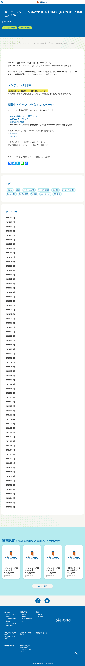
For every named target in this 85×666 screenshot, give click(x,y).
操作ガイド (23, 612)
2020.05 (9, 494)
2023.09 (9, 323)
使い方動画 (40, 616)
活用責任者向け (9, 645)
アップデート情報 (43, 190)
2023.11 (9, 314)
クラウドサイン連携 (68, 190)
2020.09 (9, 481)
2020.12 (9, 467)
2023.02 (9, 354)
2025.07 (9, 226)
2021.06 (9, 441)
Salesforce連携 (23, 194)
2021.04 (9, 450)
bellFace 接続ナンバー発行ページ (23, 116)
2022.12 (9, 362)
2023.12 (9, 310)
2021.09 (9, 428)
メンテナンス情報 (29, 190)
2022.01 (9, 410)
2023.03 (9, 349)
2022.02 (9, 406)
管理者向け (57, 194)
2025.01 (9, 253)
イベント (13, 136)
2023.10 (9, 318)
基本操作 (24, 616)
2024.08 (9, 275)
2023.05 (9, 340)
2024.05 (9, 288)
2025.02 (9, 248)
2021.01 (9, 463)
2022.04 (9, 397)
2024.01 (9, 305)
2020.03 (9, 502)
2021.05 (9, 445)
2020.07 (9, 485)
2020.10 (9, 476)
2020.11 (9, 472)
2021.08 (9, 432)
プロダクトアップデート (16, 43)
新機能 (18, 190)
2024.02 (9, 301)
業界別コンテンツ (41, 633)
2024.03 (9, 297)
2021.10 (9, 424)
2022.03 (9, 402)
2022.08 (9, 380)
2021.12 (9, 415)
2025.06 (9, 231)
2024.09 (9, 270)
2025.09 (9, 218)
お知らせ (9, 190)
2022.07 (9, 384)
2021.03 (9, 454)
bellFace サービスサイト (20, 119)
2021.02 (9, 459)
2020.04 (9, 498)
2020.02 (9, 507)
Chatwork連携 (11, 194)
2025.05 (9, 235)
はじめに (7, 612)
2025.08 (9, 222)
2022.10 (9, 371)
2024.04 (9, 292)
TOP (4, 43)
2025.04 (9, 240)
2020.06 (9, 489)
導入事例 (13, 133)
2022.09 (9, 375)
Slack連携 (55, 190)
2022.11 (9, 367)
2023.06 (9, 336)
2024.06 (9, 283)
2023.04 (9, 345)
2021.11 (9, 419)
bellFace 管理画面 (17, 122)
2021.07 (9, 437)
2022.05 (9, 393)
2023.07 (9, 332)
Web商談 (34, 194)
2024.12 (9, 257)
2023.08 (9, 327)
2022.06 (9, 389)
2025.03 (9, 244)
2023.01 (9, 358)
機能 (37, 612)
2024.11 (9, 262)
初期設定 (24, 614)
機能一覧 (40, 614)
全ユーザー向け (45, 194)
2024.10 (9, 266)
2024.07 (9, 279)
